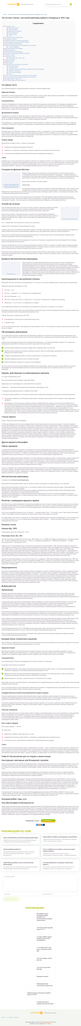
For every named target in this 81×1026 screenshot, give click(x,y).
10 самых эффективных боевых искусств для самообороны (44, 938)
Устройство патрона (11, 39)
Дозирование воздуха (14, 31)
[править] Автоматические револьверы (16, 40)
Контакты (16, 1017)
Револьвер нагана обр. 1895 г (70, 219)
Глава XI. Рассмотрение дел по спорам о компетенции (21, 75)
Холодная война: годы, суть (13, 78)
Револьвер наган (11, 274)
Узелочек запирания (14, 70)
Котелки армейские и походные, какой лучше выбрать (58, 863)
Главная (3, 1017)
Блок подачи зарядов (14, 72)
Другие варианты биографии (13, 48)
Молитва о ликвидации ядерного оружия (17, 53)
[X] (44, 825)
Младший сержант (42, 976)
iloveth (13, 4)
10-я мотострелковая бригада (43, 968)
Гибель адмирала (10, 50)
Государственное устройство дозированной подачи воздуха (26, 69)
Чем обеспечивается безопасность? (15, 80)
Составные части (10, 26)
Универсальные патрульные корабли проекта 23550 (39, 993)
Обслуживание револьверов (13, 43)
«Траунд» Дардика (13, 47)
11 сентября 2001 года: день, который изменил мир (44, 949)
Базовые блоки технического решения (16, 64)
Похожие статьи (9, 55)
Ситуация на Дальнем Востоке (14, 37)
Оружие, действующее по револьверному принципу (20, 45)
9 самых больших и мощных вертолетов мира (45, 1002)
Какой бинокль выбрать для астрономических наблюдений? (18, 863)
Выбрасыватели (9, 61)
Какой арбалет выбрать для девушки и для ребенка (60, 837)
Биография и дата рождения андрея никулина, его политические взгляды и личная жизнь (44, 917)
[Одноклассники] (39, 825)
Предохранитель (10, 59)
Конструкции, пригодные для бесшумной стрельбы (20, 77)
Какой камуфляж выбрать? (12, 849)
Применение (9, 62)
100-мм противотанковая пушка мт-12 (45, 928)
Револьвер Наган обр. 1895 (16, 58)
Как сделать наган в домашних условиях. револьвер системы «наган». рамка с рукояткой (11, 186)
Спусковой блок (13, 29)
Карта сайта (9, 1017)
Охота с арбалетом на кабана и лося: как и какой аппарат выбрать (59, 850)
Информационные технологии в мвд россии (45, 984)
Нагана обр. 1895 (10, 56)
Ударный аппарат (13, 28)
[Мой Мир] (42, 825)
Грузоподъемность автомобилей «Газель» (17, 42)
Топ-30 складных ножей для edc (44, 959)
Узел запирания (13, 32)
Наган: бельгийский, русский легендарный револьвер (20, 837)
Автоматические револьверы (13, 51)
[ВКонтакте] (37, 825)
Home (4, 14)
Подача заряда (12, 34)
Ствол (10, 36)
